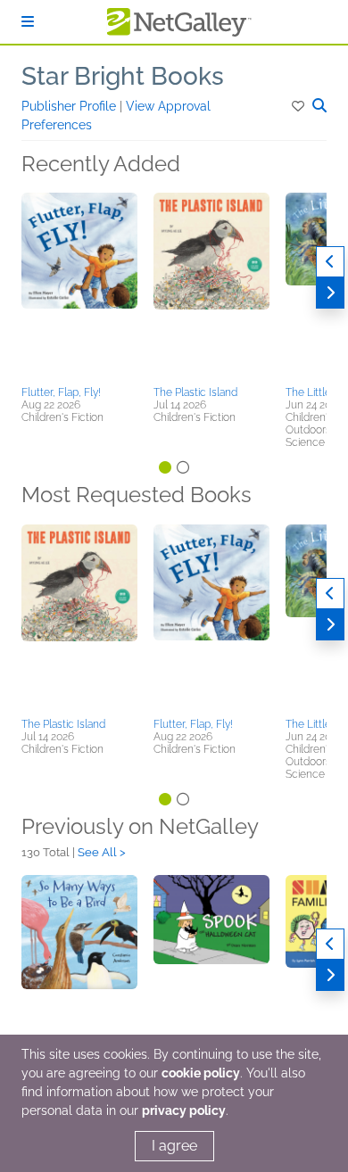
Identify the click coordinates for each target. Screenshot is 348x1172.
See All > (102, 852)
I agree (174, 1145)
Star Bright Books (122, 76)
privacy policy (184, 1110)
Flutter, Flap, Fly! (61, 392)
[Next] (330, 293)
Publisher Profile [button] (70, 106)
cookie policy (201, 1073)
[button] (299, 106)
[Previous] (330, 261)
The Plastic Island (195, 392)
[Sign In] (28, 22)
